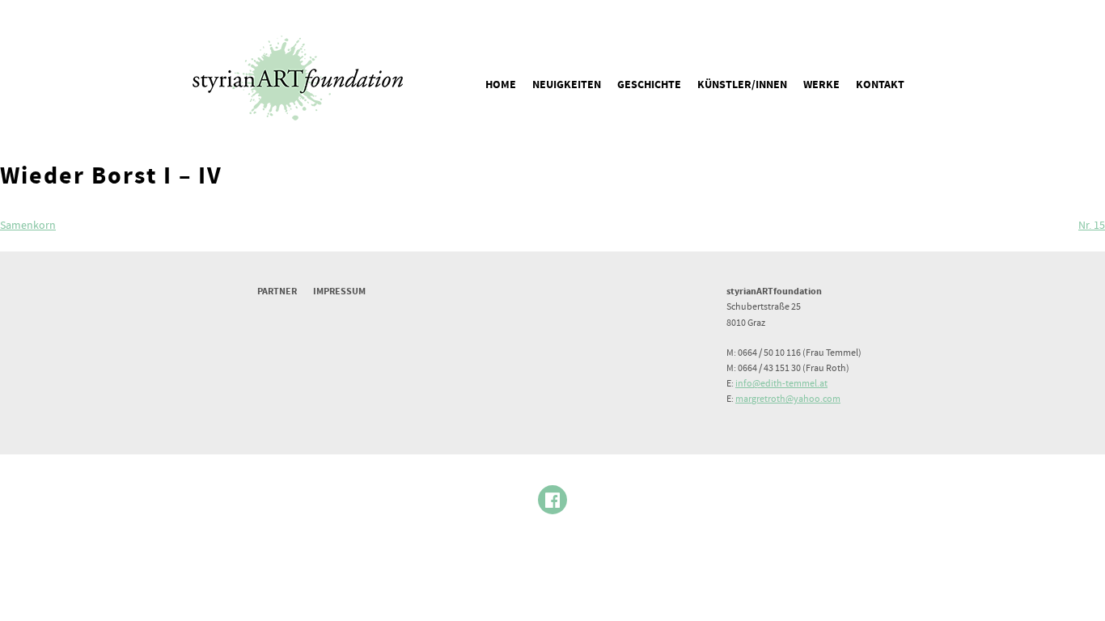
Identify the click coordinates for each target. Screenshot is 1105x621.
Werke (821, 85)
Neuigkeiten (566, 85)
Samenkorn (28, 225)
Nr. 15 (1091, 225)
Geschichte (649, 85)
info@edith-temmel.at (781, 384)
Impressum (339, 291)
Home (500, 85)
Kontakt (880, 85)
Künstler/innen (742, 85)
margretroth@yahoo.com (787, 399)
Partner (277, 291)
